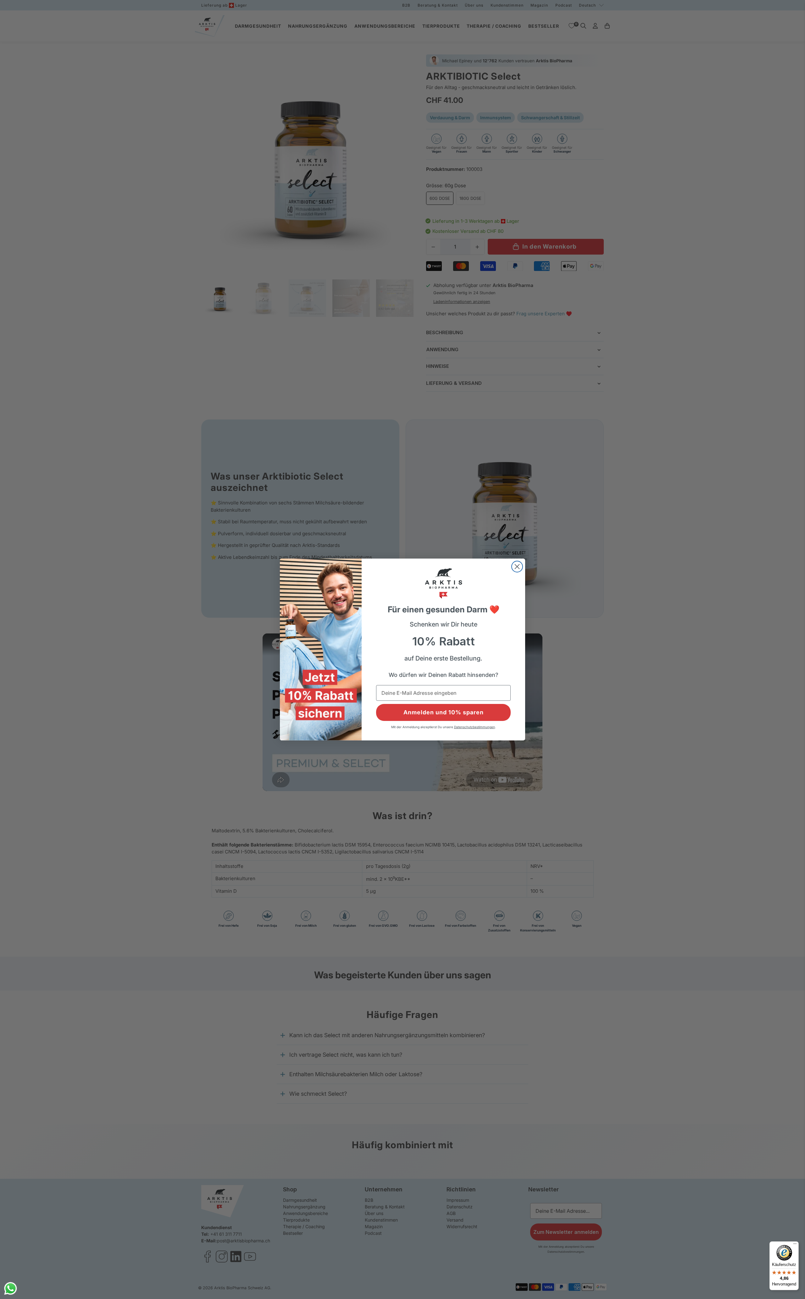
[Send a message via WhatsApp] (10, 1288)
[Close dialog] (517, 566)
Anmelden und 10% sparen (443, 712)
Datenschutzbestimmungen (474, 727)
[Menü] (795, 1245)
